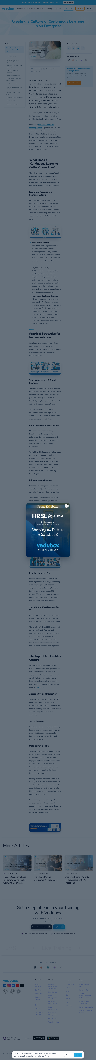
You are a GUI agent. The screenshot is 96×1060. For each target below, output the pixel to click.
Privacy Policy (44, 1056)
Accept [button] (78, 1055)
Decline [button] (68, 1055)
